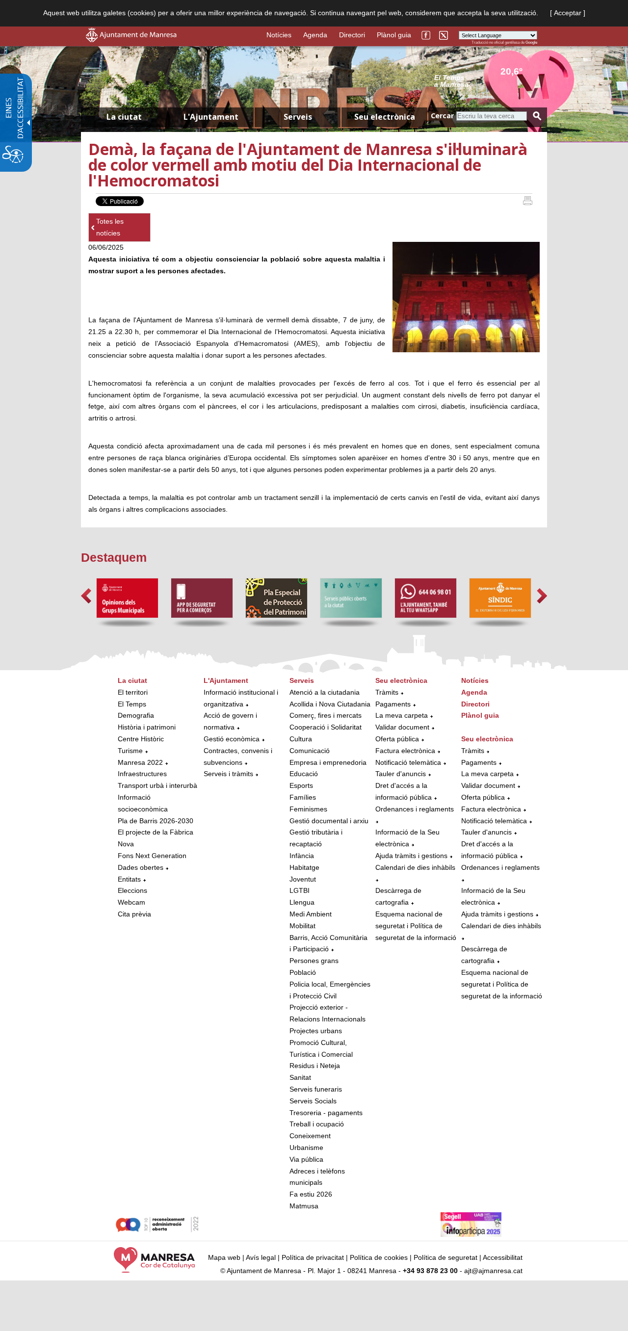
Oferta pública (397, 739)
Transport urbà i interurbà (157, 785)
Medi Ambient (310, 914)
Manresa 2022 (140, 762)
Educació (303, 774)
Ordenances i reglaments (414, 809)
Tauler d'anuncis (400, 774)
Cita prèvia (134, 914)
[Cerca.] (537, 116)
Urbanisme (306, 1147)
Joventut (302, 879)
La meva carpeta (401, 715)
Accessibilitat (503, 1257)
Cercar (442, 115)
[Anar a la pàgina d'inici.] (131, 40)
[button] (86, 595)
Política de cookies (379, 1257)
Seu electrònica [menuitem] (384, 116)
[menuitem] (158, 797)
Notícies (278, 35)
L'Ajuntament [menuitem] (210, 116)
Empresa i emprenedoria (327, 762)
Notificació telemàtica (408, 762)
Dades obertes (141, 867)
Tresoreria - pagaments (326, 1113)
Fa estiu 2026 (310, 1194)
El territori (133, 692)
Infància (301, 856)
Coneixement (310, 1136)
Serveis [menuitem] (298, 116)
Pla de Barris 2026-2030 (155, 821)
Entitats (129, 879)
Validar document (402, 727)
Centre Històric (141, 739)
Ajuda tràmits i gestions (411, 856)
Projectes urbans (315, 1031)
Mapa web (224, 1257)
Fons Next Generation (152, 856)
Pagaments (393, 704)
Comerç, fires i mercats (325, 715)
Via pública (306, 1159)
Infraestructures (142, 774)
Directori (352, 35)
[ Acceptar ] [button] (567, 13)
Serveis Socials (313, 1101)
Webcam (131, 902)
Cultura (300, 739)
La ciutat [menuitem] (124, 116)
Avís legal (261, 1257)
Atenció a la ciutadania (324, 692)
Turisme (130, 751)
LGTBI (299, 890)
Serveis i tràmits (228, 774)
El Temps (132, 704)
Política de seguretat (445, 1257)
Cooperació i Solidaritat (325, 727)
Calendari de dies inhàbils (415, 867)
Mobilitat (302, 926)
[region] (485, 80)
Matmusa (303, 1206)
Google (531, 42)
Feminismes (308, 809)
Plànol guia (394, 35)
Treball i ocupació (316, 1124)
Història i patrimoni (147, 727)
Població (302, 972)
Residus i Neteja (314, 1066)
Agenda (315, 35)
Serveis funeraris (315, 1089)
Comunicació (309, 751)
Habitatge (304, 867)
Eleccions (132, 890)
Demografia (136, 715)
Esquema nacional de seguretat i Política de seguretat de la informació (415, 925)
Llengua (301, 902)
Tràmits (386, 692)
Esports (301, 785)
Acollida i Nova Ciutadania (329, 704)
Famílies (302, 797)
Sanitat (300, 1077)
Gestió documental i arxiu (328, 821)
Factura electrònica (405, 751)
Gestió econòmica (232, 739)
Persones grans (314, 961)
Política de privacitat (313, 1257)
